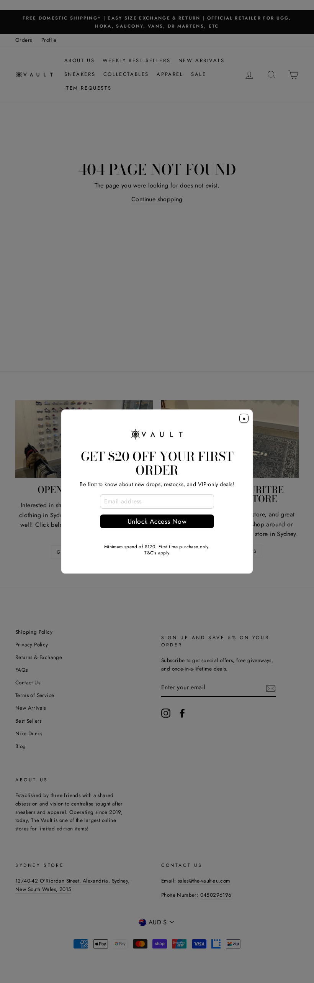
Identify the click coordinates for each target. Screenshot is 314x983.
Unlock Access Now (157, 521)
